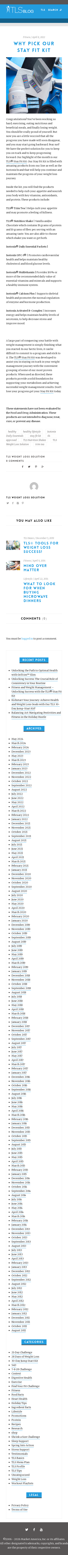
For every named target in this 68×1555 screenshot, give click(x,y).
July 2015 (17, 1148)
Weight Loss (19, 1479)
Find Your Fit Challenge (26, 1386)
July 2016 (17, 1098)
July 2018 (17, 996)
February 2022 (20, 815)
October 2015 (19, 1136)
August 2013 (19, 1245)
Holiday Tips (19, 1403)
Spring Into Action (23, 1445)
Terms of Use (20, 1509)
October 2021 (19, 831)
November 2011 (21, 1322)
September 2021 (21, 836)
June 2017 (17, 1051)
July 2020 (17, 895)
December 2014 (21, 1178)
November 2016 (21, 1081)
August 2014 (19, 1195)
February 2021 (20, 865)
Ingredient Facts (21, 1407)
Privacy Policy (20, 1505)
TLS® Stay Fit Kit (16, 161)
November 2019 (21, 929)
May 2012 (17, 1296)
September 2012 (21, 1279)
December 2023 (21, 751)
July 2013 (17, 1250)
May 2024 (17, 739)
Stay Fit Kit (47, 391)
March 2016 (18, 1115)
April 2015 (18, 1161)
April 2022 (18, 806)
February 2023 (20, 764)
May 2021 (17, 853)
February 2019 (20, 967)
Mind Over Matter (35, 567)
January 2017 (19, 1072)
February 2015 (20, 1169)
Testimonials (20, 1453)
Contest (16, 1373)
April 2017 (18, 1060)
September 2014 (21, 1191)
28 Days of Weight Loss (25, 1356)
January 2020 (20, 920)
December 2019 (21, 924)
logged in (27, 638)
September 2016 (21, 1089)
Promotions (19, 1415)
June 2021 (17, 848)
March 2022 (19, 810)
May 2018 (17, 1005)
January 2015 (19, 1174)
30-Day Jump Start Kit (25, 1360)
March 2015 (18, 1165)
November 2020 (21, 878)
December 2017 (21, 1026)
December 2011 (21, 1317)
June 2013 (17, 1254)
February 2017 (20, 1068)
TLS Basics (29, 538)
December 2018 (21, 975)
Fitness (26, 37)
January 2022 (20, 819)
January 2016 (19, 1123)
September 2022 (22, 785)
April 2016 (18, 1110)
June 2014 (17, 1203)
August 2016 (19, 1093)
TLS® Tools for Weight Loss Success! (41, 547)
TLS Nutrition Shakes (34, 440)
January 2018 (19, 1022)
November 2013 (21, 1233)
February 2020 (20, 916)
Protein (16, 1420)
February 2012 (20, 1309)
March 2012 (18, 1305)
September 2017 (21, 1038)
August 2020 (19, 891)
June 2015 (17, 1153)
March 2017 (18, 1064)
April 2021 (18, 857)
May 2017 (17, 1055)
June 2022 (18, 798)
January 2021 (19, 869)
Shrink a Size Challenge (26, 1436)
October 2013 (19, 1237)
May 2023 (17, 755)
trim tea (39, 444)
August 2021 (19, 840)
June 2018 (17, 1000)
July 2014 (17, 1199)
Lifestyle (28, 578)
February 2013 (20, 1262)
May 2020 (18, 903)
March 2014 (18, 1216)
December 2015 (21, 1127)
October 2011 (19, 1326)
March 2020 (19, 912)
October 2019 (19, 933)
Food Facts (18, 1394)
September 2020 (22, 886)
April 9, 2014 (39, 560)
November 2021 (21, 827)
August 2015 (19, 1144)
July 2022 (17, 793)
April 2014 (18, 1212)
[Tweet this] (29, 466)
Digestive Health (22, 1377)
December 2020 (21, 874)
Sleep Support (20, 1441)
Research (17, 1428)
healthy (12, 431)
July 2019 (17, 946)
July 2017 (17, 1047)
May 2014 (17, 1207)
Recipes (16, 1424)
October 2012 (19, 1275)
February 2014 (20, 1220)
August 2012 (19, 1284)
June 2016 (17, 1102)
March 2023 (19, 760)
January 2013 (19, 1267)
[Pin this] (36, 466)
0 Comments (15, 460)
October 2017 (19, 1034)
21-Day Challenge (22, 1352)
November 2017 (21, 1030)
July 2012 (17, 1288)
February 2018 (20, 1017)
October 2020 (20, 882)
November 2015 (21, 1131)
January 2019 (19, 971)
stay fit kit (35, 435)
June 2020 (18, 899)
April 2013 (18, 1258)
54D (14, 1365)
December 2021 (21, 823)
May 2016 (17, 1106)
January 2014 (19, 1224)
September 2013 (21, 1241)
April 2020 (18, 908)
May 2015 (17, 1157)
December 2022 (21, 772)
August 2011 (19, 1330)
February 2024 (20, 747)
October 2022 (20, 781)
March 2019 (18, 962)
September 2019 (21, 937)
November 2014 (21, 1182)
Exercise (17, 1382)
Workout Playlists (22, 1483)
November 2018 (21, 979)
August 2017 (19, 1043)
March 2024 (19, 743)
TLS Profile (18, 1466)
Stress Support (20, 1449)
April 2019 (18, 958)
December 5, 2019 (45, 538)
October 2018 (19, 984)
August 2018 (19, 992)
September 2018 (21, 988)
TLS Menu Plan (20, 1462)
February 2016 (20, 1119)
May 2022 (18, 802)
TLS (43, 9)
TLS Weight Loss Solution (25, 456)
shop (14, 1432)
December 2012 (21, 1271)
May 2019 (17, 954)
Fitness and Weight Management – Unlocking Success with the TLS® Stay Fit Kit (37, 691)
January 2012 (19, 1313)
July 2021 (17, 844)
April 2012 (18, 1300)
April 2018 (18, 1009)
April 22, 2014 (41, 578)
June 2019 (17, 950)
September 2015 (21, 1140)
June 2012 (17, 1292)
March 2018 (18, 1013)
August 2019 (19, 941)
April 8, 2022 (38, 37)
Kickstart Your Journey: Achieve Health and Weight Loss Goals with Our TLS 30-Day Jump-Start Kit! (36, 704)
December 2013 (21, 1229)
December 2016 (21, 1077)
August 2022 (19, 789)
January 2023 (19, 768)
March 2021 (18, 861)
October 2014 (19, 1186)
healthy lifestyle (32, 431)
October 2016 (19, 1085)
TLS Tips (17, 1470)
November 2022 (21, 777)
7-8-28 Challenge (22, 1369)
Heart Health (19, 1398)
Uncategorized (20, 1474)
